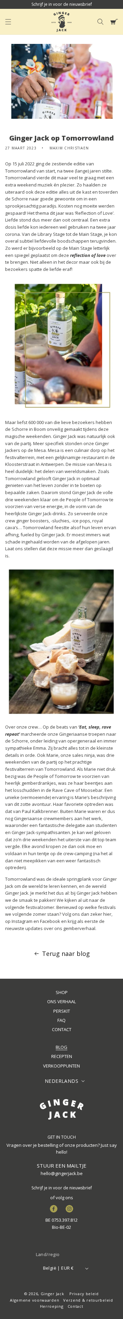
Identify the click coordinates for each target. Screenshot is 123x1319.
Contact (75, 1306)
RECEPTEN (61, 1056)
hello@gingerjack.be (62, 1173)
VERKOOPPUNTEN (61, 1066)
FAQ (61, 1020)
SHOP (62, 992)
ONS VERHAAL (61, 1001)
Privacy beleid (84, 1293)
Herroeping (52, 1306)
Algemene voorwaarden (34, 1300)
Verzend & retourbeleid (88, 1300)
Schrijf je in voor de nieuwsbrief (61, 1188)
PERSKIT (61, 1011)
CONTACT (61, 1029)
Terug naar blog (66, 953)
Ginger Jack (52, 1293)
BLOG (61, 1047)
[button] (8, 22)
